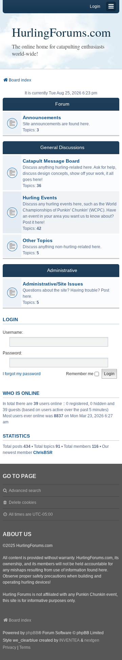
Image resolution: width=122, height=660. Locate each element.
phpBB (32, 632)
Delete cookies (22, 502)
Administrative (62, 270)
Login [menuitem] (95, 6)
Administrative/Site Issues (53, 284)
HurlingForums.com (61, 32)
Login (10, 319)
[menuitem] (9, 648)
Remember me (80, 373)
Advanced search (25, 490)
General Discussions (62, 147)
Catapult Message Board (51, 161)
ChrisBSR (43, 452)
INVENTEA (69, 640)
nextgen (91, 640)
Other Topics (38, 240)
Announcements (42, 117)
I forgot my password (22, 373)
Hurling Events (40, 197)
